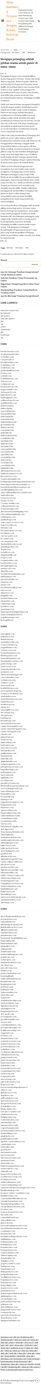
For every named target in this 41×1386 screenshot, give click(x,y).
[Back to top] (37, 1381)
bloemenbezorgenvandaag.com (14, 786)
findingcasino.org (8, 1117)
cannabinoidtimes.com (11, 1025)
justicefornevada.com (10, 1060)
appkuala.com (7, 777)
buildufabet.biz (7, 468)
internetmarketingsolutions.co (14, 1087)
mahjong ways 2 (18, 1348)
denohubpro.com (8, 1106)
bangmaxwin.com (8, 805)
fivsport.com (6, 557)
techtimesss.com (8, 680)
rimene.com (6, 824)
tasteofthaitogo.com (10, 791)
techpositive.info (8, 1076)
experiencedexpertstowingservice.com (18, 1187)
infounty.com (6, 528)
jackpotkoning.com (9, 1274)
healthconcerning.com (10, 1030)
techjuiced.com (7, 384)
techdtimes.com (8, 365)
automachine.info (8, 1122)
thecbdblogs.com (8, 894)
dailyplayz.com (7, 1261)
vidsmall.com (6, 1171)
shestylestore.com (9, 1318)
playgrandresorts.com (10, 1309)
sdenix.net (5, 707)
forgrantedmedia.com (10, 669)
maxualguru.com (8, 1008)
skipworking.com (8, 742)
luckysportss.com (8, 1282)
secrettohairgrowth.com (12, 788)
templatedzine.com (9, 560)
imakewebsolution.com (11, 962)
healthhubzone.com (9, 378)
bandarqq (5, 335)
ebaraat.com (6, 381)
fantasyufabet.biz (8, 414)
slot (27, 248)
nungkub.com (6, 595)
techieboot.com (7, 368)
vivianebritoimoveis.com (11, 699)
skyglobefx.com (7, 1136)
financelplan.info (8, 941)
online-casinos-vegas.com (12, 875)
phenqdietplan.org (9, 566)
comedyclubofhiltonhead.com (14, 1198)
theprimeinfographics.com (12, 1204)
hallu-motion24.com (9, 848)
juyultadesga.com (8, 519)
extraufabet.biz (7, 430)
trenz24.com (6, 739)
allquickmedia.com (9, 761)
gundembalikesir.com (10, 370)
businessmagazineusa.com (12, 1166)
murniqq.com (6, 1359)
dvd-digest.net (7, 829)
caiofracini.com (7, 1073)
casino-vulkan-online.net (11, 862)
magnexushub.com (9, 389)
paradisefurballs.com (10, 1019)
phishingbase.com (8, 1296)
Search (4, 260)
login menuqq (33, 1359)
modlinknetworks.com (10, 1277)
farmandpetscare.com (10, 1068)
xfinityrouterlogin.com (10, 878)
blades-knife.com (8, 1109)
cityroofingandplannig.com (13, 514)
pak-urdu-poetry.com (10, 1082)
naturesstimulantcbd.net (11, 614)
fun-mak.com (6, 1215)
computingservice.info (10, 1071)
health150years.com (9, 688)
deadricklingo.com (9, 1133)
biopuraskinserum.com (11, 813)
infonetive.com (7, 807)
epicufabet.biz (7, 454)
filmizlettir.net (7, 639)
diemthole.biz (6, 756)
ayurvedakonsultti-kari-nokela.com (16, 492)
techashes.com (7, 357)
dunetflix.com (7, 571)
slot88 (30, 1364)
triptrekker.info (7, 1147)
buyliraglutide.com (9, 397)
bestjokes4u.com (8, 981)
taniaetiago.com (8, 604)
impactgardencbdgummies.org (14, 612)
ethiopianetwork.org (10, 1054)
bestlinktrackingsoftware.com (14, 1236)
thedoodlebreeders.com (11, 544)
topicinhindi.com (8, 922)
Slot (23, 52)
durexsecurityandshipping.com (14, 511)
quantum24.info (8, 1160)
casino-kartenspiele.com (11, 726)
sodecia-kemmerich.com (11, 1212)
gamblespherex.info (9, 1139)
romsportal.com (8, 1312)
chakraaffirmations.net (11, 979)
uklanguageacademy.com (12, 924)
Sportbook (31, 52)
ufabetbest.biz (7, 443)
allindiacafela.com (8, 856)
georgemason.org (9, 919)
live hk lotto (6, 313)
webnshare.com (8, 1049)
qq (2, 324)
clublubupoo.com (8, 1239)
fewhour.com (6, 1035)
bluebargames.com (9, 655)
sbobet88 (21, 1356)
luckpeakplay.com (8, 1285)
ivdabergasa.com (8, 517)
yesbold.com (6, 376)
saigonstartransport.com (12, 802)
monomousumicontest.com (13, 1130)
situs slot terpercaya (10, 310)
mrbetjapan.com (8, 772)
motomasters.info (9, 1152)
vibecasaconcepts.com (11, 1158)
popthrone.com (7, 957)
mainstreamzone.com (10, 1044)
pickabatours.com (8, 935)
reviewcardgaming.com (11, 1185)
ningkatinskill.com (8, 555)
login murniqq (7, 1361)
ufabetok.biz (6, 460)
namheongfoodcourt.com (12, 840)
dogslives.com (7, 1095)
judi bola (9, 248)
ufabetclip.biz (6, 408)
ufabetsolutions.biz (9, 435)
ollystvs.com (6, 1090)
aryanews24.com (8, 498)
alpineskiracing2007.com (11, 859)
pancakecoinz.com (9, 968)
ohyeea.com (6, 590)
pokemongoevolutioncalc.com (14, 1293)
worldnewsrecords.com (11, 1177)
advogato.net (6, 715)
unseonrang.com (8, 1079)
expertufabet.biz (8, 411)
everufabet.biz (7, 462)
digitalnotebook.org (9, 1006)
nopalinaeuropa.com (10, 617)
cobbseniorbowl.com (10, 506)
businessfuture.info (9, 943)
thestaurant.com (8, 1234)
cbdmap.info (6, 949)
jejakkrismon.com (8, 753)
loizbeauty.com (7, 745)
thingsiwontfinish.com (10, 1320)
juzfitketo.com (7, 606)
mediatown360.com (9, 867)
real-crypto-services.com (12, 522)
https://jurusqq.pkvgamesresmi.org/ (17, 1369)
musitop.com (6, 582)
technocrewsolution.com (12, 693)
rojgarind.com (7, 1033)
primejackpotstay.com (10, 1301)
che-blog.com (7, 965)
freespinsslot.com (9, 1017)
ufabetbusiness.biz (9, 422)
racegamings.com (9, 1299)
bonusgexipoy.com (9, 1250)
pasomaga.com (7, 609)
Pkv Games (16, 52)
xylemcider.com (7, 601)
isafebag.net (6, 718)
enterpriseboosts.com (10, 723)
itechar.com (6, 373)
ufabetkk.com (6, 758)
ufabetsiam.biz (7, 416)
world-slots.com (8, 960)
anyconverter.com (9, 748)
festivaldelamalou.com (10, 658)
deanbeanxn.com (8, 951)
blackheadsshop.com (10, 1190)
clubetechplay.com (9, 1255)
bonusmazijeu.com (9, 1242)
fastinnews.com (8, 1266)
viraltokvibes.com (8, 696)
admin (15, 50)
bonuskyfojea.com (9, 1244)
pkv (2, 321)
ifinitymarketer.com (9, 1271)
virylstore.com (7, 683)
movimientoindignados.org (12, 574)
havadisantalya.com (9, 362)
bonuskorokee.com (9, 1247)
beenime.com (6, 1209)
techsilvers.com (7, 552)
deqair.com (6, 549)
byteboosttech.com (9, 387)
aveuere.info (6, 1022)
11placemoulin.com (9, 992)
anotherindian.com (9, 598)
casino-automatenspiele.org (13, 729)
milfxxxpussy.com (8, 576)
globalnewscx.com (9, 1092)
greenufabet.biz (7, 424)
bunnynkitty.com (8, 794)
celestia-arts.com (8, 650)
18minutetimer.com (9, 1038)
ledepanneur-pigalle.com (12, 826)
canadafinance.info (9, 818)
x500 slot (29, 1345)
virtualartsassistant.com (11, 1201)
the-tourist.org (7, 712)
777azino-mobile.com (10, 503)
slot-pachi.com (7, 1014)
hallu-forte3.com (8, 845)
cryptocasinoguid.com (10, 479)
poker (3, 327)
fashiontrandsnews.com (11, 473)
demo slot (19, 1345)
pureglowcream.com (10, 783)
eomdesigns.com (8, 1144)
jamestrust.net (7, 737)
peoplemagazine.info (10, 354)
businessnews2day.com (11, 1174)
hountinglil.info (7, 976)
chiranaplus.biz (7, 834)
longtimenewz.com (9, 1280)
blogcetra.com (7, 1084)
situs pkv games (7, 318)
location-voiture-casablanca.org (15, 1193)
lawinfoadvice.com (9, 563)
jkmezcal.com (7, 1223)
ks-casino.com (7, 538)
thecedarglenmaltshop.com (13, 916)
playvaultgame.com (9, 1307)
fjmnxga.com (6, 799)
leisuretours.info (8, 1063)
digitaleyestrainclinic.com (12, 870)
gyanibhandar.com (9, 403)
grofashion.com (8, 1290)
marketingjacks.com (10, 881)
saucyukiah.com (7, 634)
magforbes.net (7, 702)
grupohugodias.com (9, 547)
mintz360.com (7, 995)
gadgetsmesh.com (9, 1057)
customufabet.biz (8, 449)
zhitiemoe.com (7, 593)
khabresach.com (8, 891)
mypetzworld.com (9, 525)
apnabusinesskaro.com (11, 900)
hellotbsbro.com (8, 1065)
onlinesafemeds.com (10, 400)
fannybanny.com (8, 1269)
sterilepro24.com (8, 1179)
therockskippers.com (10, 851)
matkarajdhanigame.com (12, 954)
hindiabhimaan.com (9, 889)
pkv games (19, 248)
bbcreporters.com (9, 476)
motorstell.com (7, 685)
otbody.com (6, 734)
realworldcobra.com (10, 1120)
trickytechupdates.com (11, 886)
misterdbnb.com (8, 1220)
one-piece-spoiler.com (11, 1111)
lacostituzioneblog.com (11, 587)
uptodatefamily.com (9, 579)
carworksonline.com (10, 677)
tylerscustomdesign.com (11, 674)
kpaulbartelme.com (9, 1196)
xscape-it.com (7, 500)
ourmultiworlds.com (10, 642)
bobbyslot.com (7, 989)
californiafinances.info (10, 815)
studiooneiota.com (9, 1114)
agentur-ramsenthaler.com (13, 1141)
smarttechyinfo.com (10, 1003)
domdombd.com (8, 1258)
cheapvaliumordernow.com (13, 1206)
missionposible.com (9, 872)
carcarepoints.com (9, 541)
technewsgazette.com (10, 764)
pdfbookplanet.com (9, 1098)
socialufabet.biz (7, 438)
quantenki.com (7, 1163)
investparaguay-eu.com (11, 530)
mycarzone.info (7, 1155)
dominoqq (5, 329)
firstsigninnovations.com (12, 661)
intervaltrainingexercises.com (14, 1225)
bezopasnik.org (7, 796)
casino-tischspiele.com (11, 731)
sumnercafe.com (8, 568)
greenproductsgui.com (11, 1027)
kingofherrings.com (9, 769)
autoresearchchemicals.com (13, 897)
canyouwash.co (7, 359)
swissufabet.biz (7, 419)
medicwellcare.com (9, 1168)
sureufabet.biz (7, 446)
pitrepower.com (8, 864)
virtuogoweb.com (8, 392)
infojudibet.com (7, 946)
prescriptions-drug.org (11, 691)
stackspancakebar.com (11, 837)
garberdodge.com (9, 664)
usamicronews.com (9, 1288)
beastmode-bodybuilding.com (14, 938)
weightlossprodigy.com (11, 1000)
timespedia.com (8, 750)
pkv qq (16, 1337)
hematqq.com (20, 1359)
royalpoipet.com (8, 1231)
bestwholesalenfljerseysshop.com (15, 487)
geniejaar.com (7, 987)
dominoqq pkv (26, 1337)
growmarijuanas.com (10, 1046)
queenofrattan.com (9, 1101)
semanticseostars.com (11, 1041)
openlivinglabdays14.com (11, 490)
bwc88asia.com (7, 533)
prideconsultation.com (11, 973)
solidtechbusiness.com (10, 1182)
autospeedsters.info (9, 1125)
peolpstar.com (7, 672)
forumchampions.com (10, 653)
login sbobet (10, 1356)
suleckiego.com (7, 902)
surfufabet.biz (7, 441)
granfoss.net (6, 853)
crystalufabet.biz (8, 457)
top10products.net (9, 932)
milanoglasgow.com (9, 843)
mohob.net (5, 998)
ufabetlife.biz (6, 433)
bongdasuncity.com (9, 1011)
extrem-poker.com (9, 536)
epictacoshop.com (9, 810)
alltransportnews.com (10, 471)
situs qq (17, 1340)
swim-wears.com (8, 666)
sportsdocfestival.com (10, 1315)
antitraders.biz (7, 495)
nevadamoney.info (9, 821)
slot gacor (29, 1342)
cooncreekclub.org (9, 645)
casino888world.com (10, 1217)
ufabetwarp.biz (7, 406)
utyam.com (5, 585)
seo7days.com (7, 780)
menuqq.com (6, 1337)
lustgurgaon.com (8, 984)
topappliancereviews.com (12, 883)
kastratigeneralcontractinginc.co (15, 484)
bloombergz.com (8, 721)
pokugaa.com (6, 1304)
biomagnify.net (7, 620)
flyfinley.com (6, 970)
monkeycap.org (7, 704)
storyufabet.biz (7, 452)
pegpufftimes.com (9, 647)
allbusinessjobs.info (9, 930)
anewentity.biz (7, 775)
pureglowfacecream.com (12, 767)
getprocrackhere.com (10, 1263)
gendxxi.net (6, 1149)
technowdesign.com (9, 509)
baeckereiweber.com (10, 351)
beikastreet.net (7, 636)
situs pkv (19, 1342)
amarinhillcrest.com (9, 710)
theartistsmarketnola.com (12, 832)
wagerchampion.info (10, 1128)
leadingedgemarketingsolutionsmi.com (18, 481)
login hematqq (20, 1361)
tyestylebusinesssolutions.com (14, 1228)
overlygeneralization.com (12, 1052)
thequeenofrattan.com (11, 1103)
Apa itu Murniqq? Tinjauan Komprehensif (20, 296)
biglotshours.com (8, 395)
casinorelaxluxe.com (9, 1253)
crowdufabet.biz (8, 465)
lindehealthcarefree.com (11, 927)
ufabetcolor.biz (7, 427)
